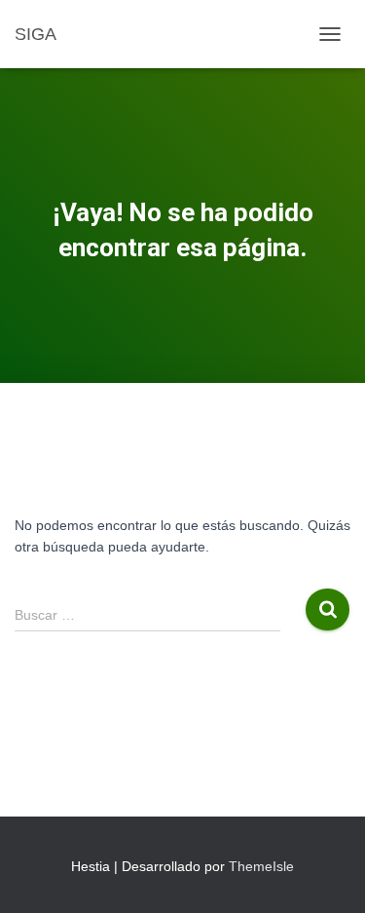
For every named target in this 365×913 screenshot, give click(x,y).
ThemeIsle (261, 866)
